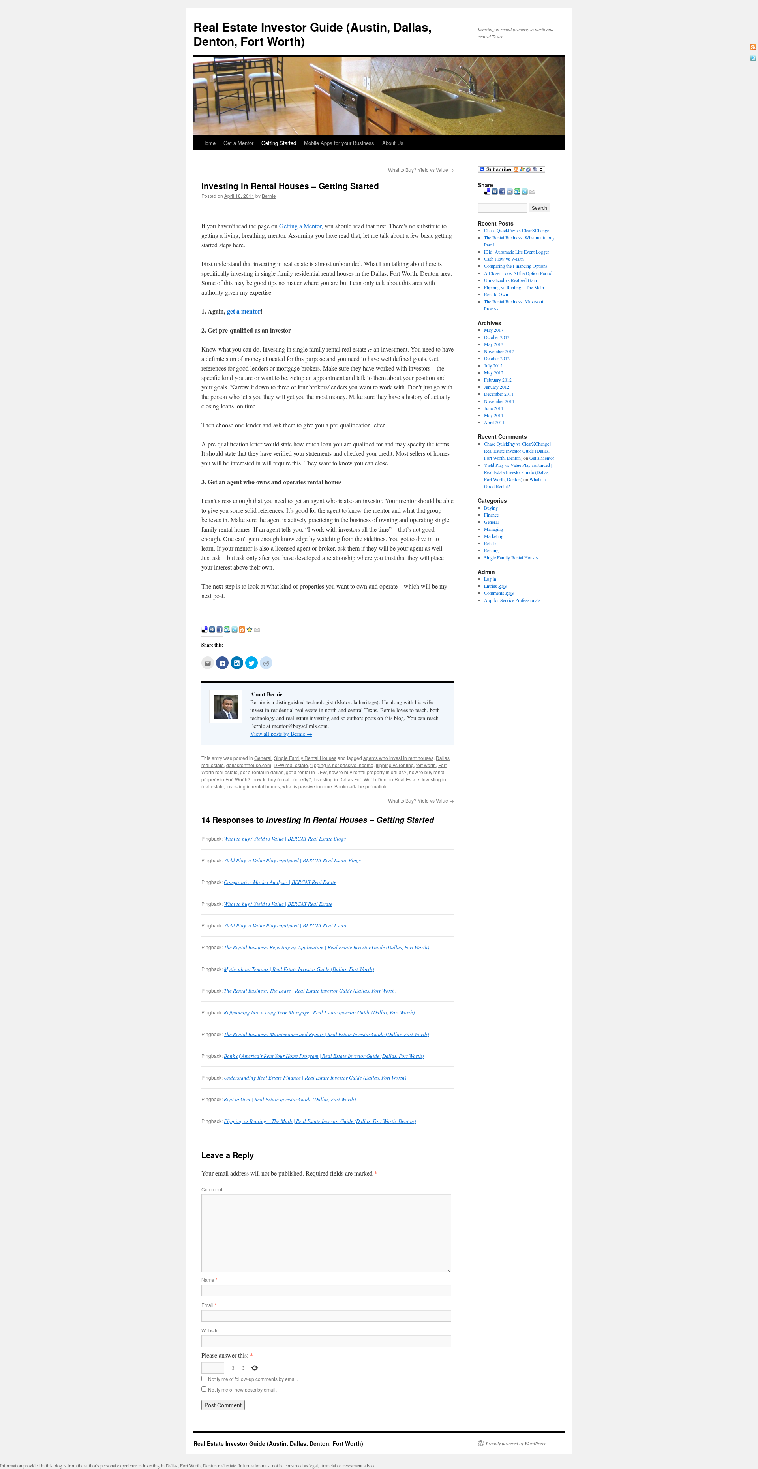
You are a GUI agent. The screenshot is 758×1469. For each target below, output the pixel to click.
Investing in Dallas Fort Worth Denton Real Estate (366, 779)
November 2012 (499, 351)
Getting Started (278, 143)
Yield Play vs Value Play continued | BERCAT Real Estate (285, 925)
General (263, 757)
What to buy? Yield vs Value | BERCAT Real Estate (278, 903)
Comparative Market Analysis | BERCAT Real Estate (280, 882)
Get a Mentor (238, 143)
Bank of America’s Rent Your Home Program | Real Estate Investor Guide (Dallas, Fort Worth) (324, 1055)
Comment (211, 1189)
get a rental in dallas (261, 772)
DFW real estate (291, 765)
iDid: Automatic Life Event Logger (516, 251)
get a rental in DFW (306, 772)
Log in (490, 579)
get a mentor (244, 311)
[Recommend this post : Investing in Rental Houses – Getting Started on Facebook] (219, 630)
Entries (495, 586)
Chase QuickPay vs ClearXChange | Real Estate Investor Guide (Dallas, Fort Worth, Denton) (517, 450)
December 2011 (499, 394)
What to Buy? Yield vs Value (421, 169)
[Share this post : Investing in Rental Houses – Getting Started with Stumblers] (227, 630)
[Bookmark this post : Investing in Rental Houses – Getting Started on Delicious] (204, 630)
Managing (493, 529)
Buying (491, 507)
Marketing (493, 536)
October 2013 (497, 337)
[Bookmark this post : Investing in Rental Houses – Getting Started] (249, 630)
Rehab (490, 543)
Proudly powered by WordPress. (516, 1443)
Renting (491, 550)
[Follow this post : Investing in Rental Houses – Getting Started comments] (242, 630)
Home (209, 143)
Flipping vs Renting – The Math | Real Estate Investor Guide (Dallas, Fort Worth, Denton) (320, 1121)
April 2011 (494, 422)
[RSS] (753, 47)
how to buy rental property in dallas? (368, 772)
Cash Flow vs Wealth (504, 259)
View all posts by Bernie (281, 733)
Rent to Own (496, 294)
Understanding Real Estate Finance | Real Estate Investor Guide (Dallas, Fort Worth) (315, 1077)
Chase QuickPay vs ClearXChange (516, 230)
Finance (491, 515)
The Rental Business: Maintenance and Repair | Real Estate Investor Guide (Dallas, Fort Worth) (326, 1034)
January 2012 (496, 387)
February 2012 (498, 379)
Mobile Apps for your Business (339, 143)
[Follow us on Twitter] (753, 58)
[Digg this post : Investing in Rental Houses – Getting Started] (212, 630)
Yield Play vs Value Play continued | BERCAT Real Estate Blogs (292, 860)
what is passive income (307, 786)
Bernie (269, 195)
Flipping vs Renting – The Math (514, 287)
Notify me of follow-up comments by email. (253, 1378)
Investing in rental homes (253, 786)
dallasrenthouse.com (248, 765)
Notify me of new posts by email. (242, 1389)
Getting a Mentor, (301, 226)
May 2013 (493, 344)
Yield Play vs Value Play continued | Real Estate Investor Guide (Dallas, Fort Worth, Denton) (518, 472)
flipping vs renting (395, 765)
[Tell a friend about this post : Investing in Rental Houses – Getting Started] (257, 630)
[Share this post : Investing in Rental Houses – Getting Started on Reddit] (510, 191)
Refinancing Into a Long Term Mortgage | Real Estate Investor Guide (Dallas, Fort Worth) (319, 1012)
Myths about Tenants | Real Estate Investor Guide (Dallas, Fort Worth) (299, 968)
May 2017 (493, 330)
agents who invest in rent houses (398, 757)
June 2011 (493, 408)
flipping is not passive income (341, 765)
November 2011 (499, 401)
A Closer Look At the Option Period (518, 273)
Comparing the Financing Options (516, 266)
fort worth (426, 765)
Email (209, 1305)
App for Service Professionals (512, 600)
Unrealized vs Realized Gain (510, 280)
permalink (376, 786)
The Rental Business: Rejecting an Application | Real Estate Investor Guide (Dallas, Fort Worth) (326, 947)
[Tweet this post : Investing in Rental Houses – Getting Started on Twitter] (234, 630)
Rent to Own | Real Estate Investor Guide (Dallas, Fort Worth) (290, 1099)
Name (209, 1279)
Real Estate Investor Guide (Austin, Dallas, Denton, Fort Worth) (312, 33)
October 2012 (497, 358)
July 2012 (493, 365)
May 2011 (493, 415)
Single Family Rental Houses (305, 757)
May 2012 (493, 372)
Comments (499, 593)
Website (210, 1330)
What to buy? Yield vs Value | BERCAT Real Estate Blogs (285, 838)
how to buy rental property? (282, 779)
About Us (392, 143)
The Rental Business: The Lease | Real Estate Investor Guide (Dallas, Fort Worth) (310, 990)
